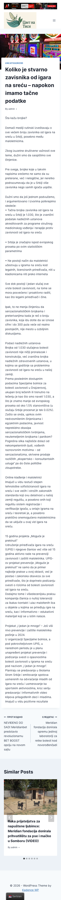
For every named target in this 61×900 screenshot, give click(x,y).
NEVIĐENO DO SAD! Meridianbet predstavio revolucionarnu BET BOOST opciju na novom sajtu (15, 733)
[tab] (24, 858)
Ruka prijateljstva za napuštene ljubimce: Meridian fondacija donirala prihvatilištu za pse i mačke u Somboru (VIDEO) (29, 831)
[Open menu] (54, 20)
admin (11, 109)
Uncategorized (14, 63)
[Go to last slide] (10, 817)
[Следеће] (51, 817)
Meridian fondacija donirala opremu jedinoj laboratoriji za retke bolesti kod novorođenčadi (45, 731)
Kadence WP (30, 890)
